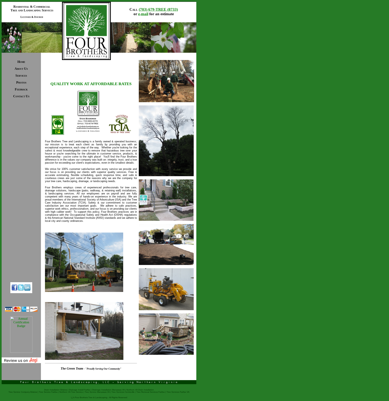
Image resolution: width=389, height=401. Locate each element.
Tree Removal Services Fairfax (150, 392)
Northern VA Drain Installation (140, 390)
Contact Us (21, 96)
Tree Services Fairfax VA (178, 392)
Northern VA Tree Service (71, 392)
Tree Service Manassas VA (97, 392)
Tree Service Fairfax (48, 392)
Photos (21, 82)
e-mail (143, 14)
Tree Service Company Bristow (23, 392)
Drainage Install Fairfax (79, 390)
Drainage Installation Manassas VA (108, 390)
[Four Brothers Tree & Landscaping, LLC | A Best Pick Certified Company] (21, 351)
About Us (21, 68)
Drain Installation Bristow (55, 390)
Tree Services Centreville (123, 392)
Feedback (21, 89)
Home (21, 61)
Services (21, 75)
